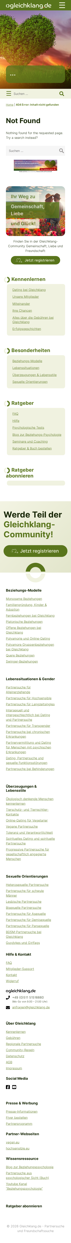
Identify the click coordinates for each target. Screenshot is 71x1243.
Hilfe (15, 421)
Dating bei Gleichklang (29, 290)
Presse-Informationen (21, 1111)
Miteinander (21, 304)
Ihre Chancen (22, 310)
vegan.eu (12, 1142)
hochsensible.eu (17, 1148)
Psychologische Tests (28, 427)
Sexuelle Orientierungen (30, 382)
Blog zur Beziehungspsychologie (29, 1167)
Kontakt (11, 975)
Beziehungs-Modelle (27, 361)
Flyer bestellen (17, 1118)
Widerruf (12, 981)
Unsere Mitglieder (25, 297)
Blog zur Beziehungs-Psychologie (36, 435)
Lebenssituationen (25, 368)
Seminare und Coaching (30, 441)
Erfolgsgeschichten (26, 329)
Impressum (14, 1068)
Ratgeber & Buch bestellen (32, 448)
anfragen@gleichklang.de (31, 1007)
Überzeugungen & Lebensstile (34, 375)
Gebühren (13, 1038)
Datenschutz (15, 1056)
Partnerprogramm (19, 1124)
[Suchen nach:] (35, 151)
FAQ (15, 414)
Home (9, 104)
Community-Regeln (20, 1050)
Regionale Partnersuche (23, 1044)
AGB (9, 1062)
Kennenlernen (16, 1032)
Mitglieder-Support (20, 969)
